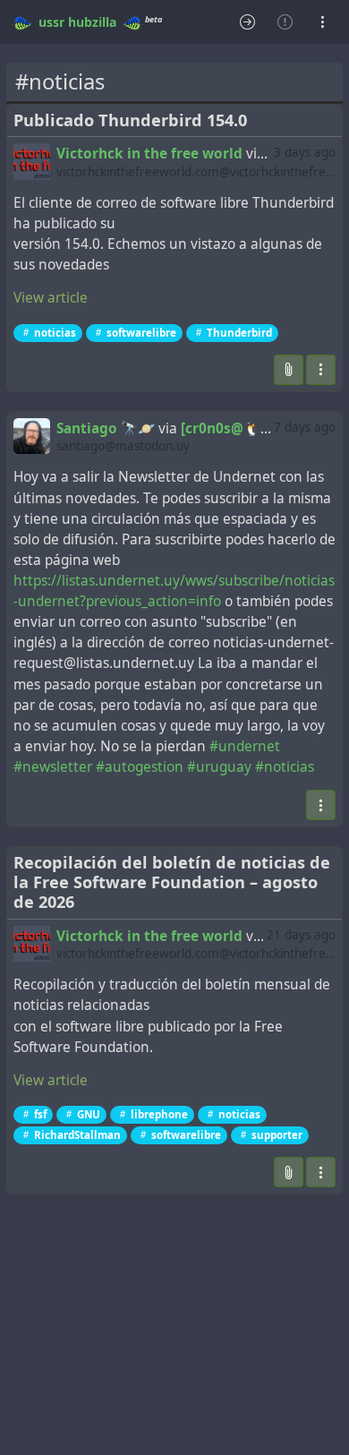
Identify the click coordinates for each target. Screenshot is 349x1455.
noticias (55, 332)
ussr (51, 21)
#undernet (244, 746)
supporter (276, 1135)
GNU (88, 1114)
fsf (40, 1114)
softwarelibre (141, 332)
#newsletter (52, 766)
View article (50, 297)
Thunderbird (239, 332)
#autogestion (139, 766)
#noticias (284, 766)
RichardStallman (77, 1135)
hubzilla (92, 21)
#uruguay (219, 766)
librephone (159, 1114)
